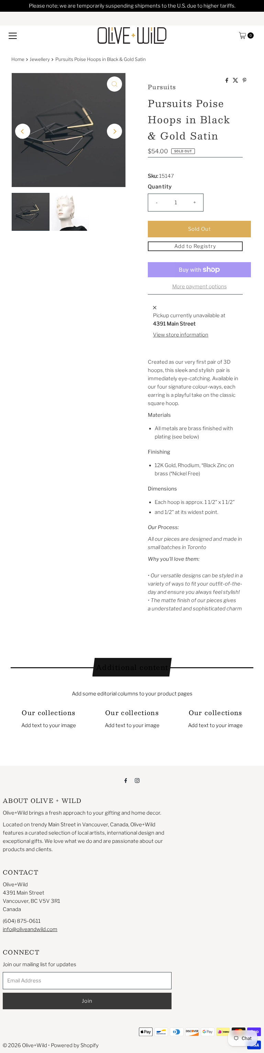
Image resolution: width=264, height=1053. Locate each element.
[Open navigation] (12, 35)
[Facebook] (125, 780)
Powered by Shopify (75, 1045)
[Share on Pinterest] (244, 81)
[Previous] (22, 131)
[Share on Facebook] (227, 81)
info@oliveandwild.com (30, 929)
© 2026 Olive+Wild (25, 1045)
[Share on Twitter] (236, 81)
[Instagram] (137, 780)
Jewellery (40, 59)
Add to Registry (195, 246)
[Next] (114, 131)
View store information (180, 335)
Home (17, 59)
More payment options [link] (199, 286)
